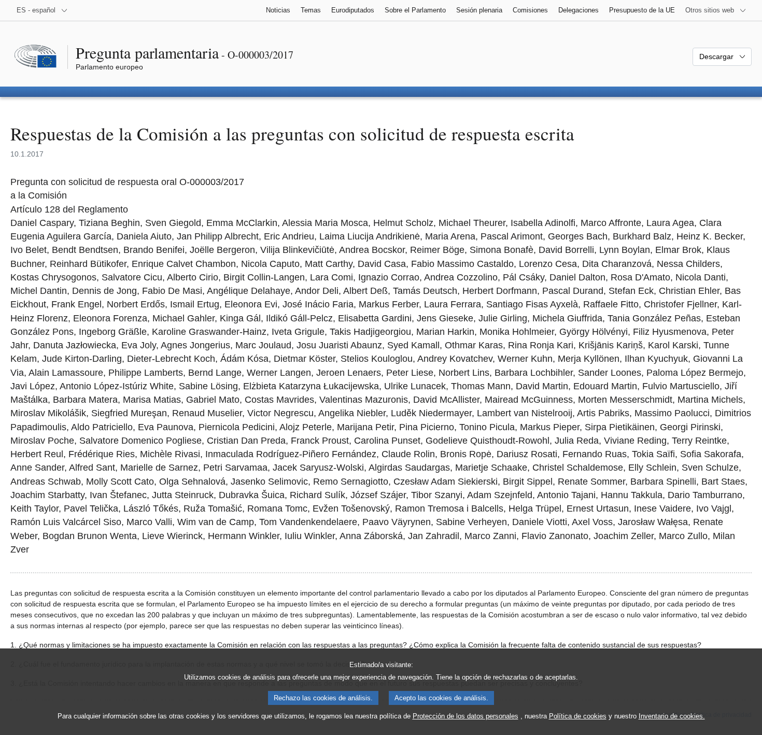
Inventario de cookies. (672, 716)
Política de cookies (577, 716)
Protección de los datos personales (465, 716)
